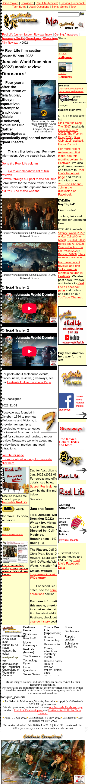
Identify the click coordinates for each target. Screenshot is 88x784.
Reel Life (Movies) (47, 3)
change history (40, 621)
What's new (30, 634)
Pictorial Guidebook (72, 3)
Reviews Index (43, 34)
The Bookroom (32, 656)
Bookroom (27, 3)
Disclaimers (72, 631)
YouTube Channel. (70, 184)
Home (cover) (10, 3)
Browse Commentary (52, 639)
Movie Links (33, 38)
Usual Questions (39, 6)
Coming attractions (50, 650)
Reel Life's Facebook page (71, 173)
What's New (50, 38)
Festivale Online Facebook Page (29, 382)
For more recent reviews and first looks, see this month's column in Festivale (70, 156)
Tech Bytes (19, 6)
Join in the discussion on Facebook (67, 191)
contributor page (13, 455)
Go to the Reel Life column (20, 163)
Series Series (59, 6)
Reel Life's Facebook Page (69, 564)
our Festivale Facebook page (65, 707)
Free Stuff (29, 638)
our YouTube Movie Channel (21, 191)
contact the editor (9, 652)
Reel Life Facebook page (28, 710)
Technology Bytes (30, 662)
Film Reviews (10, 42)
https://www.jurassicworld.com (50, 574)
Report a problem (70, 638)
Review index (52, 644)
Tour (73, 6)
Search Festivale (41, 486)
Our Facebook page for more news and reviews (71, 90)
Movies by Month (12, 38)
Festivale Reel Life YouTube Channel (59, 711)
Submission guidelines (72, 645)
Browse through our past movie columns (29, 179)
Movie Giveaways (30, 644)
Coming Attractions (66, 34)
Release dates (53, 661)
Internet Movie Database (12, 534)
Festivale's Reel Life (14, 502)
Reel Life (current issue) (17, 34)
